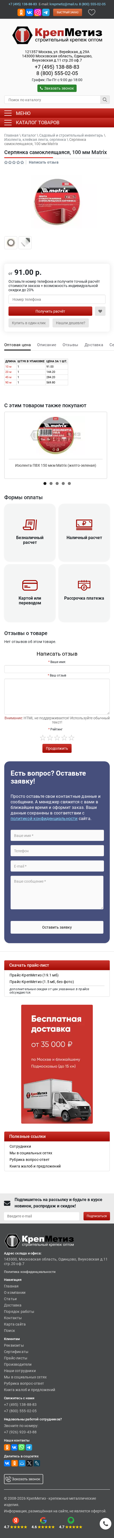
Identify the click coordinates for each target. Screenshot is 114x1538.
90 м (8, 382)
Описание (46, 344)
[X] (29, 1463)
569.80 (50, 382)
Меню (23, 113)
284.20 (50, 377)
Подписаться (97, 1216)
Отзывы (70, 344)
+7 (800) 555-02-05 (20, 1411)
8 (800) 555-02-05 (92, 4)
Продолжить (57, 748)
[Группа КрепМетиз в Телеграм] (29, 1447)
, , (57, 56)
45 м (8, 377)
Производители (18, 1364)
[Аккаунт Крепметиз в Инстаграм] (37, 12)
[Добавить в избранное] (92, 12)
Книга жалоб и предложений (29, 1390)
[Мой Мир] (22, 1463)
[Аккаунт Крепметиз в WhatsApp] (21, 1447)
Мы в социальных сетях (25, 1377)
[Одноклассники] (14, 1463)
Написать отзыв (44, 162)
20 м (8, 372)
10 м (8, 366)
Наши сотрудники (20, 1371)
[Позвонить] (105, 1523)
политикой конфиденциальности (44, 818)
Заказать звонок (59, 88)
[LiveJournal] (37, 1463)
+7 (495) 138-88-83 (22, 4)
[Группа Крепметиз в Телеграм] (46, 12)
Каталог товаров (37, 122)
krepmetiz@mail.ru (64, 4)
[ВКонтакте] (7, 1463)
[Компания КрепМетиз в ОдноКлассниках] (21, 12)
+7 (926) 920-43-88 (20, 1432)
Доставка (94, 344)
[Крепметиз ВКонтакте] (29, 12)
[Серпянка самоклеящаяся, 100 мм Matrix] (57, 201)
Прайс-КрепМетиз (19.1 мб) (34, 975)
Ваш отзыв (58, 675)
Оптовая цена (17, 344)
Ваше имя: (58, 662)
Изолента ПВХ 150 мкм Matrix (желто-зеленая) (55, 465)
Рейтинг (56, 729)
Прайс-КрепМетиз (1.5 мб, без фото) (42, 982)
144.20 (50, 372)
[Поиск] (105, 99)
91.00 (50, 366)
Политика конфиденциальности (29, 1272)
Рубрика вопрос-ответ (24, 1383)
